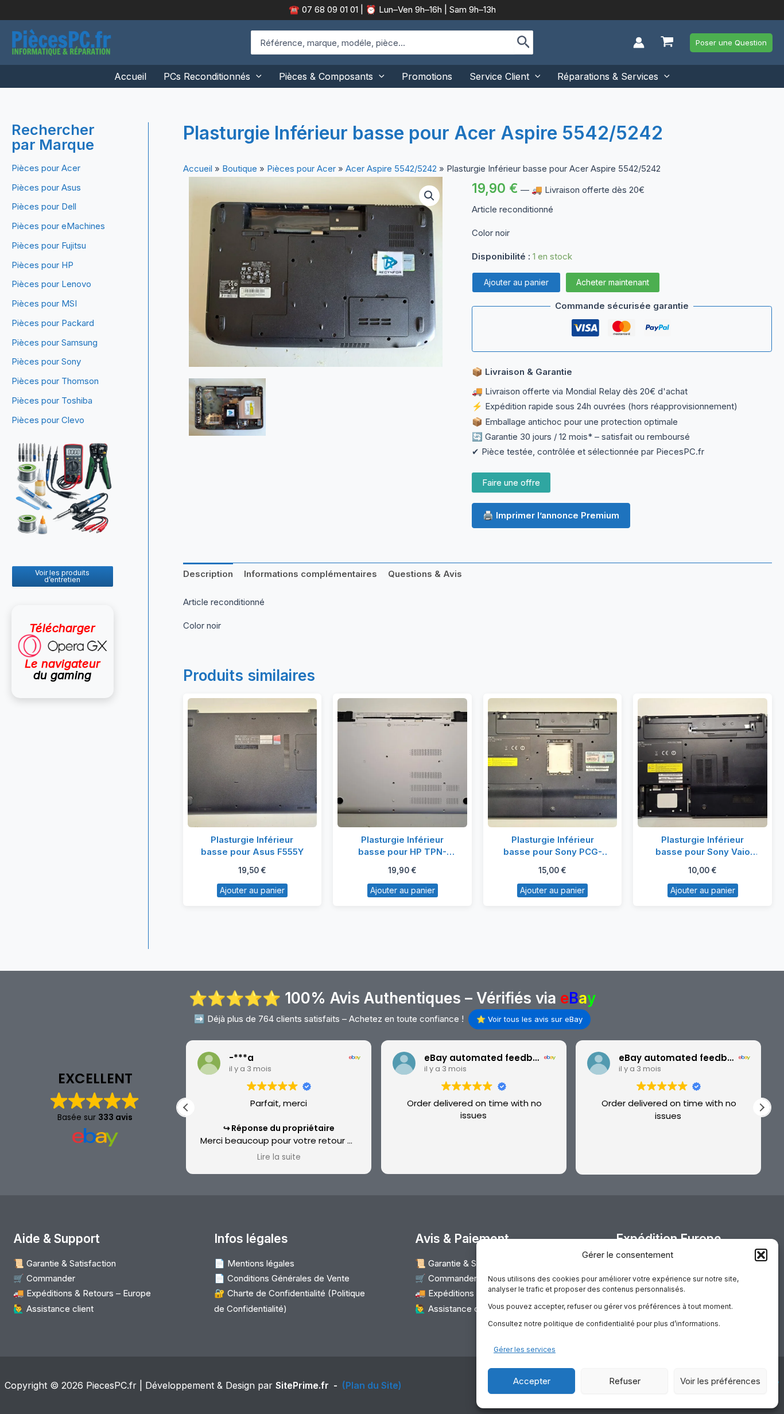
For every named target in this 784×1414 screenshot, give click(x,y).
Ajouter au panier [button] (252, 890)
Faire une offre (511, 482)
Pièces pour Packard (52, 322)
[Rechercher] (523, 42)
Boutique (239, 168)
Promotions (427, 76)
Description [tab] (208, 573)
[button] (761, 1255)
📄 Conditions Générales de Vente (282, 1278)
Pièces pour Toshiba (51, 400)
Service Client (499, 76)
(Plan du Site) (372, 1385)
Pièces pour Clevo (47, 419)
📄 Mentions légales (254, 1263)
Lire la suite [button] (279, 1157)
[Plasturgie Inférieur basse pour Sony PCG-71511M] (553, 763)
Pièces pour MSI (44, 303)
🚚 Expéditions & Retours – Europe (82, 1293)
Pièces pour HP (42, 264)
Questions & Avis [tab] (425, 573)
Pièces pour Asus (46, 187)
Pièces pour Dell (43, 206)
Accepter (531, 1381)
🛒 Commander (44, 1278)
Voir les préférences (720, 1381)
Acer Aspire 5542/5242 (391, 168)
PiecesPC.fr (111, 1385)
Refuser (625, 1381)
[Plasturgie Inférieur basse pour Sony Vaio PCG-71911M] (702, 763)
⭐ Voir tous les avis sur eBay (529, 1019)
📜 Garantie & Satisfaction (64, 1263)
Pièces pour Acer (45, 167)
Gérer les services (525, 1349)
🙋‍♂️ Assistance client (53, 1308)
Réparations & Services (607, 76)
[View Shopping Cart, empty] (667, 43)
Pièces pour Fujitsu (48, 245)
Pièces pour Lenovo (51, 283)
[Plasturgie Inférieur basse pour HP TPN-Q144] (402, 763)
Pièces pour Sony (46, 361)
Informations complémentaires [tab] (310, 573)
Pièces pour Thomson (55, 380)
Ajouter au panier (516, 282)
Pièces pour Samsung (54, 342)
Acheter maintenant (612, 282)
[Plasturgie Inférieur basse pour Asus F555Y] (252, 763)
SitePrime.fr (302, 1385)
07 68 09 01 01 (329, 9)
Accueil (130, 76)
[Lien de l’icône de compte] (639, 42)
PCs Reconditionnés (207, 76)
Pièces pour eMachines (58, 225)
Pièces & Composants (326, 76)
